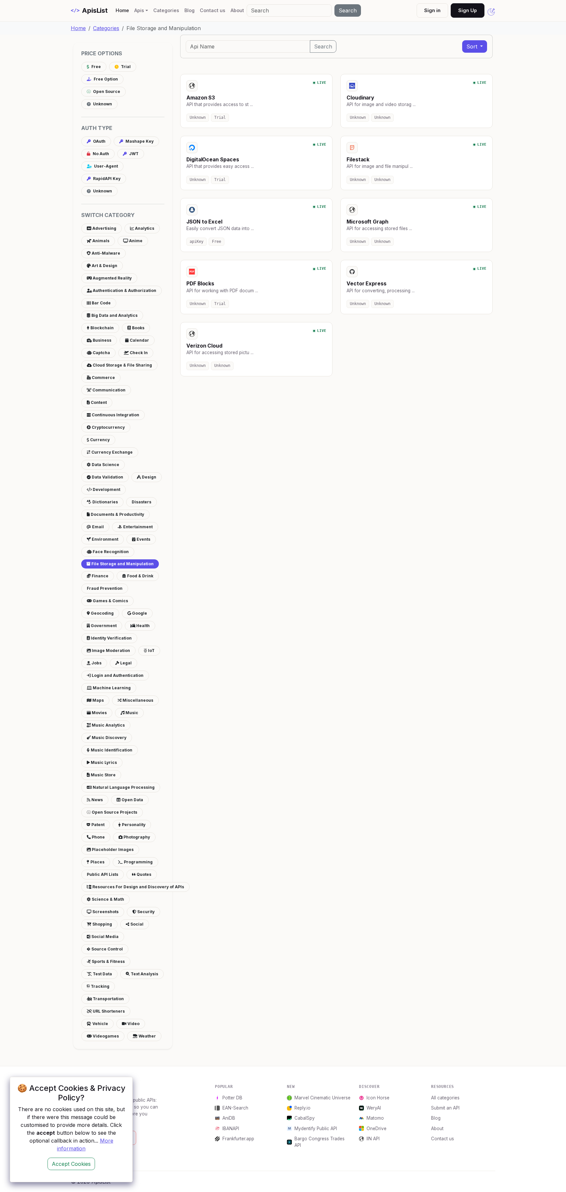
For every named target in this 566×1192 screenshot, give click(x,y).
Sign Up (467, 10)
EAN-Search (235, 1108)
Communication (108, 390)
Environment (104, 539)
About (237, 10)
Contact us (212, 10)
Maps (97, 700)
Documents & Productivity (117, 514)
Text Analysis (144, 973)
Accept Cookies (71, 1164)
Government (103, 625)
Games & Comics (110, 600)
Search (348, 10)
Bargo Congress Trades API (319, 1142)
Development (106, 489)
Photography (136, 837)
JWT (133, 153)
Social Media (104, 936)
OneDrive (377, 1128)
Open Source (106, 91)
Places (96, 861)
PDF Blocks (200, 283)
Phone (98, 837)
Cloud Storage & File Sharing (122, 365)
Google (139, 613)
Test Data (102, 973)
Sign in (432, 10)
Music (131, 712)
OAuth (98, 141)
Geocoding (102, 613)
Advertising (103, 228)
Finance (99, 575)
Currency (99, 439)
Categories (166, 10)
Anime (135, 240)
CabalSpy (304, 1118)
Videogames (105, 1036)
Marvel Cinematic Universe (322, 1097)
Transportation (108, 998)
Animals (100, 240)
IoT (151, 650)
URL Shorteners (108, 1011)
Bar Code (101, 302)
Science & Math (107, 899)
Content (98, 402)
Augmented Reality (112, 278)
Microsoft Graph (367, 222)
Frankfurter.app (238, 1138)
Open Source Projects (114, 812)
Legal (125, 662)
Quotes (143, 874)
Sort (472, 46)
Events (143, 539)
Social (136, 924)
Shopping (101, 924)
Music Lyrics (103, 762)
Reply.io (302, 1108)
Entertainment (137, 526)
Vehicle (99, 1023)
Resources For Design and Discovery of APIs (137, 886)
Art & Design (104, 265)
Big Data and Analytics (114, 315)
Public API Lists (102, 874)
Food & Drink (139, 575)
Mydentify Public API (315, 1128)
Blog (189, 10)
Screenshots (105, 911)
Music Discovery (108, 737)
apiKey (196, 241)
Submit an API (445, 1108)
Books (137, 327)
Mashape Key (139, 141)
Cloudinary (360, 98)
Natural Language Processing (123, 787)
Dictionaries (104, 501)
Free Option (105, 79)
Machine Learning (111, 687)
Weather (147, 1036)
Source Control (106, 949)
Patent (97, 824)
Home (124, 10)
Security (145, 911)
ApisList (89, 10)
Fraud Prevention (105, 588)
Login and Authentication (117, 675)
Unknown (102, 103)
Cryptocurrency (108, 427)
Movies (99, 712)
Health (142, 625)
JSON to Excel (204, 222)
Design (148, 477)
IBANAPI (230, 1128)
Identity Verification (111, 638)
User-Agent (105, 166)
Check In (138, 352)
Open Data (132, 799)
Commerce (103, 377)
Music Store (103, 774)
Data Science (105, 464)
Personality (133, 824)
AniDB (228, 1118)
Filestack (358, 159)
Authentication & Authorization (124, 290)
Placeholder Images (112, 849)
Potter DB (232, 1097)
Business (101, 340)
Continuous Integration (115, 414)
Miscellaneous (137, 700)
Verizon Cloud (204, 346)
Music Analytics (108, 725)
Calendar (139, 340)
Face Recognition (110, 551)
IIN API (373, 1138)
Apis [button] (139, 10)
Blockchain (101, 327)
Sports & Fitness (108, 961)
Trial (125, 66)
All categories (445, 1097)
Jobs (96, 662)
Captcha (101, 352)
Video (133, 1023)
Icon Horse (378, 1097)
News (96, 799)
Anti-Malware (105, 253)
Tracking (99, 986)
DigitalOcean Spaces (212, 159)
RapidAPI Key (106, 178)
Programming (138, 861)
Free (95, 66)
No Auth (100, 153)
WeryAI (374, 1108)
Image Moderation (110, 650)
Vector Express (367, 283)
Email (97, 526)
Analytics (144, 228)
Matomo (375, 1118)
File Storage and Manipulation (122, 563)
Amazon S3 (200, 98)
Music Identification (111, 750)
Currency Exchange (111, 452)
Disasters (141, 501)
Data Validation (107, 477)
